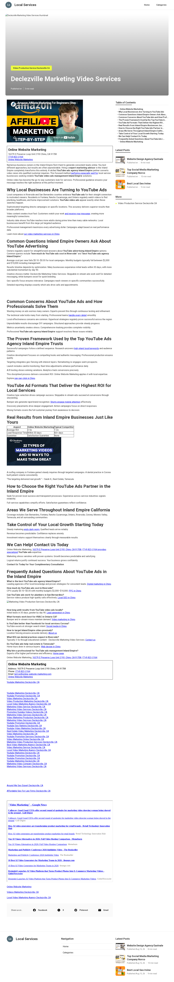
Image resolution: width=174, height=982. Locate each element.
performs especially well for (84, 173)
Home (147, 5)
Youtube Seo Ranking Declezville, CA (24, 725)
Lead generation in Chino (58, 612)
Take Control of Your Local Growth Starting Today (141, 133)
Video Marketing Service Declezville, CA (26, 747)
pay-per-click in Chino (25, 378)
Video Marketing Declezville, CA (22, 698)
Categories (161, 5)
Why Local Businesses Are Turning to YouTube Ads (141, 112)
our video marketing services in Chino (42, 234)
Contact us (90, 640)
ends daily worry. (32, 529)
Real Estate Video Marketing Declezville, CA (28, 731)
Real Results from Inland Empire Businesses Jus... (141, 125)
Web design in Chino (50, 646)
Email (105, 910)
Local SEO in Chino (66, 597)
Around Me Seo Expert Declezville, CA (25, 785)
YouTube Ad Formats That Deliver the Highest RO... (141, 123)
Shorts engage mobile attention (65, 402)
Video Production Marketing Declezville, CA (27, 701)
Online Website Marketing (20, 159)
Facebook (42, 910)
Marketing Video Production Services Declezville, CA (32, 742)
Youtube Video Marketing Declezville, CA (26, 728)
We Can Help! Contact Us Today (133, 136)
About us (52, 633)
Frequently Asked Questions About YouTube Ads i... (141, 139)
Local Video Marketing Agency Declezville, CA (29, 704)
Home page (58, 653)
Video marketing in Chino (63, 619)
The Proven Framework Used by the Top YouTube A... (142, 120)
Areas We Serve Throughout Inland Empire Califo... (141, 131)
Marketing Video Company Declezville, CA (27, 763)
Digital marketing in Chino (99, 584)
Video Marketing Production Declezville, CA (27, 717)
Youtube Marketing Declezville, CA (23, 682)
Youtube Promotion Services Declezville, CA (28, 736)
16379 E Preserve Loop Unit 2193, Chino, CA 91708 (56, 549)
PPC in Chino (75, 590)
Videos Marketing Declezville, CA (23, 892)
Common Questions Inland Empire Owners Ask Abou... (143, 114)
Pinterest (84, 910)
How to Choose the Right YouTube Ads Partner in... (141, 128)
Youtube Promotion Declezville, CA (23, 696)
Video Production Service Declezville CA (31, 68)
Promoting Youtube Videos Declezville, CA (27, 712)
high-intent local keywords (86, 348)
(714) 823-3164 (15, 157)
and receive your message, (77, 213)
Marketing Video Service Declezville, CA (26, 706)
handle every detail (78, 315)
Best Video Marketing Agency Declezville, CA (28, 744)
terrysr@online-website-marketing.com (32, 674)
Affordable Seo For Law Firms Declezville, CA (28, 791)
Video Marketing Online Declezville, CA (25, 739)
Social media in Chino (56, 626)
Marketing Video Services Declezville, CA (26, 709)
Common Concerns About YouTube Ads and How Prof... (143, 117)
